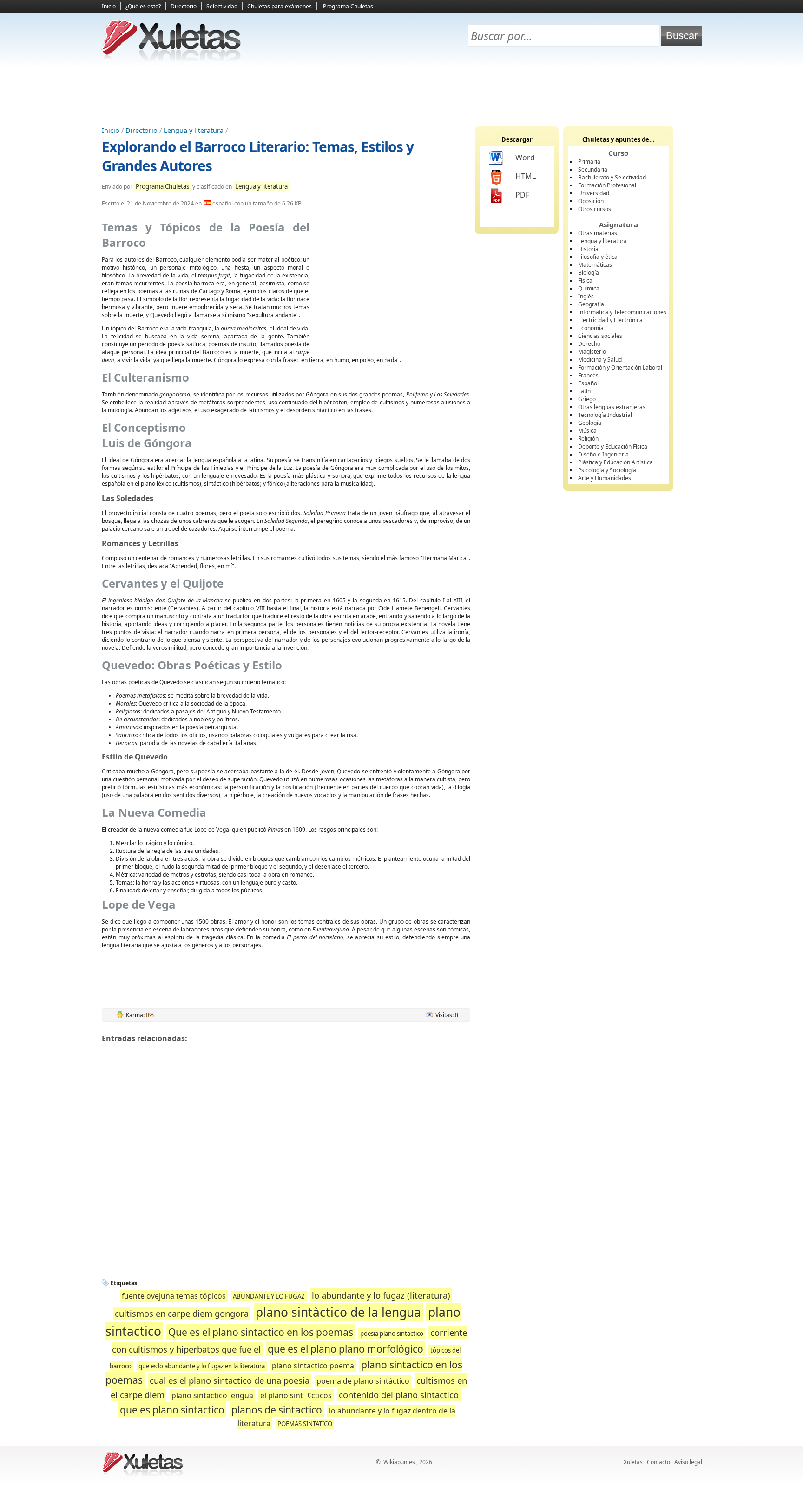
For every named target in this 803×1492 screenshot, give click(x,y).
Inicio (109, 6)
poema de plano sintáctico (362, 1381)
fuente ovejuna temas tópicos (174, 1296)
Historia (588, 249)
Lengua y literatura (194, 130)
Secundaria (592, 169)
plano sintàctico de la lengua (338, 1312)
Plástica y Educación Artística (615, 462)
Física (585, 280)
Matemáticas (595, 265)
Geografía (591, 304)
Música (587, 431)
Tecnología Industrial (605, 415)
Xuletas (633, 1462)
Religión (588, 438)
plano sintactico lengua (212, 1395)
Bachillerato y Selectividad (612, 177)
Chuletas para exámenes (279, 6)
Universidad (593, 193)
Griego (587, 399)
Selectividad (221, 6)
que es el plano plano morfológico (345, 1348)
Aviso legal (688, 1462)
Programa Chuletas (348, 6)
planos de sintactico (276, 1409)
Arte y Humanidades (604, 478)
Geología (589, 423)
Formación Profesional (607, 185)
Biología (588, 273)
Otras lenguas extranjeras (611, 407)
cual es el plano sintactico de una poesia (229, 1380)
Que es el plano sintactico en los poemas (260, 1332)
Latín (584, 391)
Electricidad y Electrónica (610, 320)
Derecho (589, 344)
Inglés (586, 296)
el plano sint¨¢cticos (296, 1395)
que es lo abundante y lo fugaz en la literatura (201, 1366)
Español (588, 383)
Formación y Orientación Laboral (620, 367)
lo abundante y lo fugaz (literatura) (381, 1295)
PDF (522, 195)
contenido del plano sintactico (399, 1394)
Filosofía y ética (598, 257)
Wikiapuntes (399, 1462)
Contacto (658, 1462)
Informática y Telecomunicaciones (622, 312)
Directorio (184, 6)
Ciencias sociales (600, 336)
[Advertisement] (401, 93)
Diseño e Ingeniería (603, 454)
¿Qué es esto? (143, 6)
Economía (591, 328)
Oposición (591, 201)
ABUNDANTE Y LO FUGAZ (269, 1296)
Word (525, 157)
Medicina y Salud (600, 359)
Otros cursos (594, 209)
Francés (588, 375)
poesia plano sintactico (391, 1333)
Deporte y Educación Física (612, 446)
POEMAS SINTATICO (304, 1423)
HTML (525, 176)
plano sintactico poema (313, 1365)
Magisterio (592, 352)
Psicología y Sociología (607, 470)
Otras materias (597, 233)
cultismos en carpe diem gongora (182, 1313)
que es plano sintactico (172, 1409)
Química (588, 288)
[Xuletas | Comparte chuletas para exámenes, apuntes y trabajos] (171, 59)
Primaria (589, 161)
